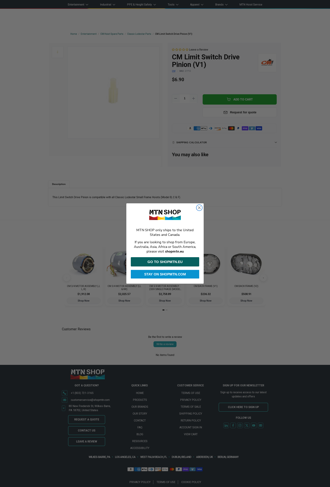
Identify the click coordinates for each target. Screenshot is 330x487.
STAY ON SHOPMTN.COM (165, 274)
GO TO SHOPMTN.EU (165, 262)
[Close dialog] (199, 208)
